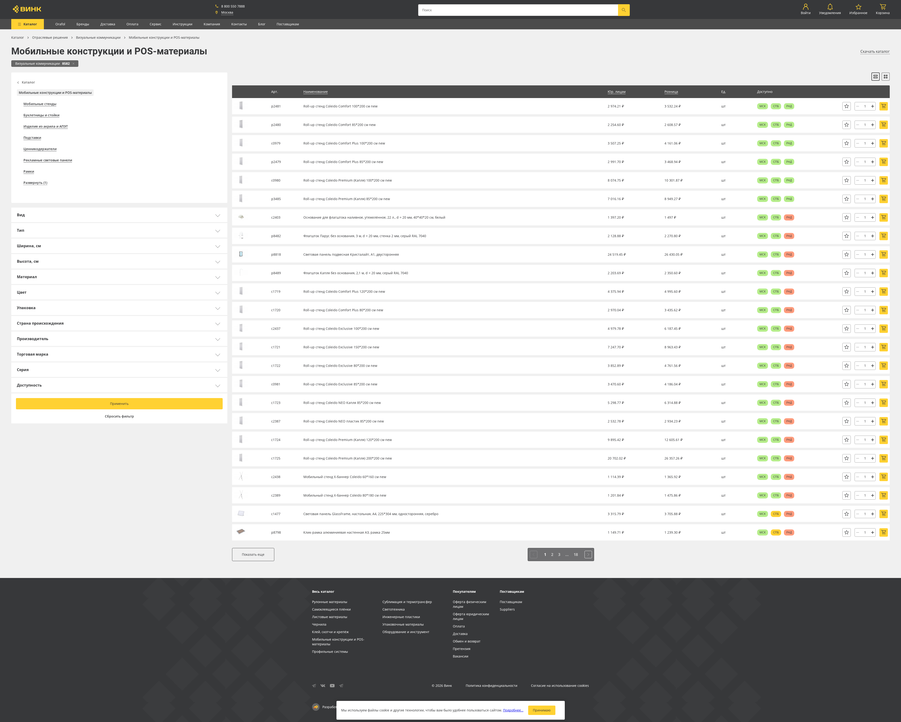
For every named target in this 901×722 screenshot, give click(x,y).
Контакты (239, 24)
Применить (119, 403)
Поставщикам (288, 24)
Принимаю (542, 710)
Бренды (82, 24)
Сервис (155, 24)
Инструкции (182, 24)
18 (576, 554)
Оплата (132, 24)
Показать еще (253, 554)
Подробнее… (513, 710)
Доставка (107, 24)
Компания (212, 24)
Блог (261, 24)
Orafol (60, 24)
